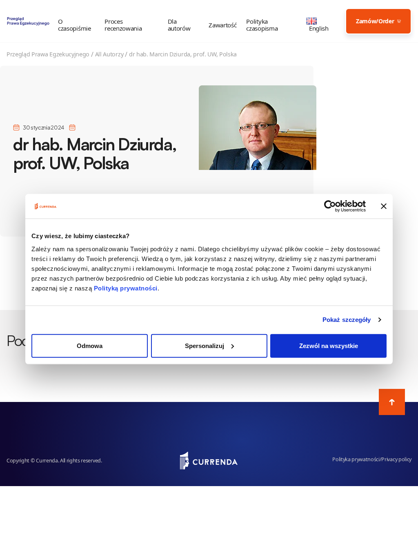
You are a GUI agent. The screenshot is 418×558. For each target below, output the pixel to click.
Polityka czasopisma (262, 24)
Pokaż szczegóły (346, 319)
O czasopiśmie (74, 24)
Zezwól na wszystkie (328, 345)
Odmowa (89, 345)
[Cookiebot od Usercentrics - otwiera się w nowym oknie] (330, 206)
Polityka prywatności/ (356, 459)
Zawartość (222, 25)
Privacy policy (396, 459)
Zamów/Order (375, 21)
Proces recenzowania (123, 24)
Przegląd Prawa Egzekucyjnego (48, 54)
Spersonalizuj (204, 345)
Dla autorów (179, 24)
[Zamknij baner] (384, 206)
